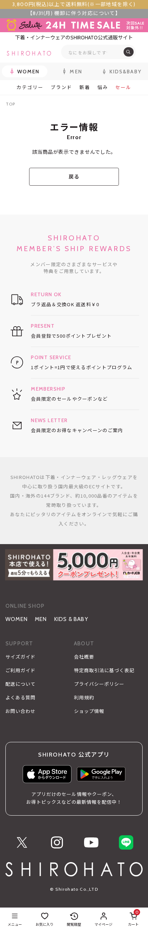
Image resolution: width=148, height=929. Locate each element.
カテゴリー (30, 87)
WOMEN (16, 619)
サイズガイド (20, 657)
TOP (10, 104)
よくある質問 (20, 697)
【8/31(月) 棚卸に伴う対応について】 (74, 13)
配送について (20, 684)
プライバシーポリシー (99, 684)
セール (123, 87)
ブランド (61, 87)
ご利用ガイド (20, 670)
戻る (74, 176)
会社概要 (84, 657)
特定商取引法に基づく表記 (104, 670)
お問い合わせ (20, 711)
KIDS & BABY (71, 619)
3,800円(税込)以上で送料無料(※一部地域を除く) (74, 4)
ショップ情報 (89, 711)
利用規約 (84, 697)
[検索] (129, 52)
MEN (41, 619)
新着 (84, 87)
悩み (102, 87)
